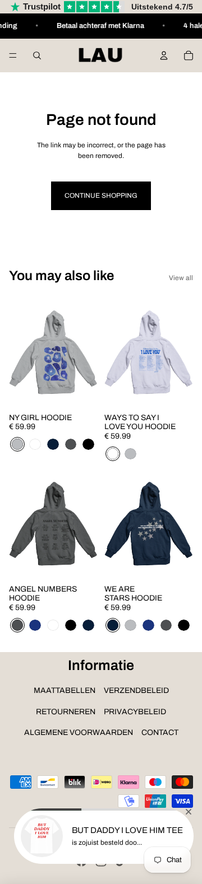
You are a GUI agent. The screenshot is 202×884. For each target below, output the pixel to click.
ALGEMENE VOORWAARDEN (78, 732)
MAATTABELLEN (64, 690)
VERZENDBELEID (136, 690)
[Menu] (13, 55)
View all (181, 278)
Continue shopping (101, 195)
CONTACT (159, 732)
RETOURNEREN (65, 712)
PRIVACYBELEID (135, 712)
